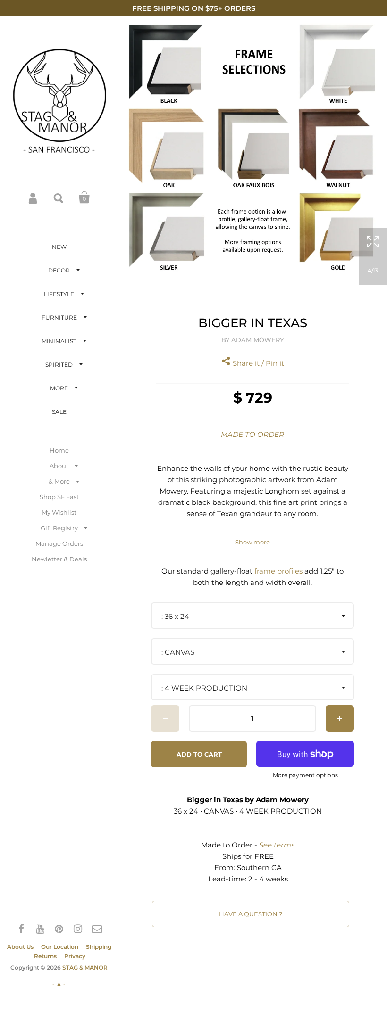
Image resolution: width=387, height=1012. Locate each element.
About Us (20, 946)
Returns (45, 956)
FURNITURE (59, 317)
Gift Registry (59, 528)
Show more (252, 542)
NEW (59, 246)
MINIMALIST (59, 341)
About (59, 465)
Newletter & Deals (59, 559)
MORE (59, 388)
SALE (59, 411)
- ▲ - (59, 983)
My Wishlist (59, 512)
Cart (84, 197)
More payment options (305, 775)
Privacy (74, 956)
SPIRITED (59, 364)
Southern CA (259, 867)
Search (58, 197)
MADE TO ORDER (252, 434)
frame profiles (278, 571)
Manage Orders (59, 543)
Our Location (59, 946)
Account (33, 197)
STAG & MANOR (85, 967)
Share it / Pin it (257, 363)
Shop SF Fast (59, 497)
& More (59, 481)
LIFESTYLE (59, 293)
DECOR (59, 270)
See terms (276, 844)
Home (59, 450)
